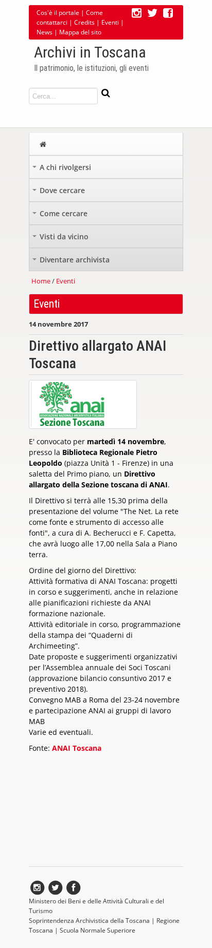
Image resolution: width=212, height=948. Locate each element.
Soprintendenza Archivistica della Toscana (89, 920)
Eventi (110, 22)
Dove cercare (59, 192)
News (44, 32)
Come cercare (60, 215)
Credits (84, 22)
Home (40, 281)
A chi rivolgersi (62, 169)
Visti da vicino (61, 239)
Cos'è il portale (58, 12)
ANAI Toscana (76, 748)
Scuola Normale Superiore (97, 930)
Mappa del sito (80, 32)
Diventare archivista (72, 262)
